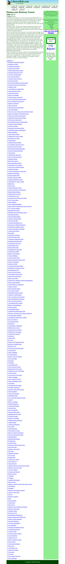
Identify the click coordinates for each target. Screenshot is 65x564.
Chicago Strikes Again (14, 412)
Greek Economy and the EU (15, 97)
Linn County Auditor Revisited (16, 167)
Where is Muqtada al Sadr (14, 381)
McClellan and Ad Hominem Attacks (17, 212)
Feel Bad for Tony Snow (14, 243)
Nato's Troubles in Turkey (14, 539)
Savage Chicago (12, 463)
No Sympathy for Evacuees (15, 274)
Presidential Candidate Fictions (16, 227)
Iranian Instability (12, 132)
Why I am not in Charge (14, 367)
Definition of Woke (13, 64)
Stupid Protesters (12, 437)
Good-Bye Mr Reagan (14, 424)
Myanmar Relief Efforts (14, 216)
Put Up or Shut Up (13, 319)
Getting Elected (12, 422)
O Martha (10, 478)
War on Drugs (11, 542)
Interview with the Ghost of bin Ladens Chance (20, 484)
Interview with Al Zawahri (15, 467)
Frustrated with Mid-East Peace (16, 527)
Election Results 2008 (13, 175)
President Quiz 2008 (13, 251)
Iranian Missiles (12, 202)
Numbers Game (12, 87)
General (28, 6)
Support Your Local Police (15, 330)
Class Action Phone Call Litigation (17, 190)
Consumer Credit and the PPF (15, 239)
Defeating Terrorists (13, 453)
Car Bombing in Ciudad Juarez (16, 89)
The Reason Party (12, 428)
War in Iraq (11, 546)
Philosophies (45, 6)
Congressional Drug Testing (15, 303)
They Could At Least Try (14, 379)
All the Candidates (13, 377)
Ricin (9, 498)
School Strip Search (13, 93)
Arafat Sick (11, 336)
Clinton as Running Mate (14, 218)
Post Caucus (11, 505)
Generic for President (13, 393)
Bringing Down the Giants (15, 369)
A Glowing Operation (13, 406)
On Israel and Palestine (14, 544)
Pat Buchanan (11, 441)
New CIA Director (13, 410)
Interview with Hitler (13, 418)
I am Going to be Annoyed (15, 375)
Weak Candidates (12, 352)
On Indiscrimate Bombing (14, 315)
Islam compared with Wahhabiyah (16, 517)
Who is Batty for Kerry (14, 430)
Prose (21, 8)
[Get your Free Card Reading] (50, 33)
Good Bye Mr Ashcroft (14, 334)
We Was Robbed (12, 391)
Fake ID (10, 400)
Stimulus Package (12, 159)
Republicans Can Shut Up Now (16, 268)
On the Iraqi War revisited (14, 533)
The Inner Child (12, 531)
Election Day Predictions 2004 (16, 342)
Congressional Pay (13, 365)
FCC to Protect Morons (14, 208)
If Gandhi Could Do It (14, 387)
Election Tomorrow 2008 (14, 177)
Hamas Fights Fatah (13, 247)
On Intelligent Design (13, 309)
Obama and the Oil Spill (14, 91)
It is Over (10, 340)
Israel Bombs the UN (13, 270)
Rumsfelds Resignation (14, 439)
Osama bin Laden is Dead (14, 146)
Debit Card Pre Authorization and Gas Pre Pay (20, 206)
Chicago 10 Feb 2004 (13, 492)
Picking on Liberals (13, 496)
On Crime (10, 554)
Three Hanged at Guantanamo (16, 284)
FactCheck (11, 451)
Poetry (54, 6)
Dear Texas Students (13, 95)
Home (14, 6)
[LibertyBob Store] (51, 59)
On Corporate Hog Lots (14, 556)
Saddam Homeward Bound (15, 420)
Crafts (21, 6)
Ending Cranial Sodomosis (15, 519)
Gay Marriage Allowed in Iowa (16, 144)
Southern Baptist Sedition (14, 142)
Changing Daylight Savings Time (16, 311)
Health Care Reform (13, 103)
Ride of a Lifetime (13, 402)
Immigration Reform (13, 214)
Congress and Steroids (14, 472)
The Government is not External (16, 297)
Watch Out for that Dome (14, 276)
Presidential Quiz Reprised (15, 249)
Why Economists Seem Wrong (16, 101)
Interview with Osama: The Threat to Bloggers (20, 313)
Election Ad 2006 (12, 264)
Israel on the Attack (13, 278)
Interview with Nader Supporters (16, 490)
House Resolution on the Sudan (16, 299)
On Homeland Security (14, 529)
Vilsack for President (13, 262)
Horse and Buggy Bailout (14, 163)
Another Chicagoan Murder (15, 124)
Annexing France (12, 511)
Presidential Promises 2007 (15, 241)
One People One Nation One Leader (17, 198)
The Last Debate (12, 358)
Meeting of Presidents (13, 173)
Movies (36, 6)
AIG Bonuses (11, 153)
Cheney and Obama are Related (16, 229)
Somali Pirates (12, 140)
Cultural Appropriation (14, 66)
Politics (14, 8)
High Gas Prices (12, 474)
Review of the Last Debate (15, 356)
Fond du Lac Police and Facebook (17, 116)
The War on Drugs (13, 126)
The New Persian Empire (14, 74)
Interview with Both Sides (14, 344)
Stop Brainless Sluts (13, 245)
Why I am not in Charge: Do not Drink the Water (20, 111)
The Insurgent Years (13, 321)
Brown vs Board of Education (15, 432)
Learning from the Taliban (14, 385)
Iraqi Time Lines (12, 447)
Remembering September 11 (15, 515)
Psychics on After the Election (15, 348)
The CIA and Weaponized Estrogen (17, 99)
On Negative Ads (12, 548)
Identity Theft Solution (14, 253)
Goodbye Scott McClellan (14, 295)
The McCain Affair (13, 220)
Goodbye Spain (12, 443)
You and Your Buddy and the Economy (18, 83)
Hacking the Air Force (14, 138)
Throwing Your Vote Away (15, 78)
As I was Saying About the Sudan (16, 397)
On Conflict (11, 426)
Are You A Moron (12, 470)
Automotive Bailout (13, 169)
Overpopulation (12, 525)
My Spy (10, 494)
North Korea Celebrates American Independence (20, 280)
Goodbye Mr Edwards (14, 480)
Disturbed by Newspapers (14, 332)
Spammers (11, 488)
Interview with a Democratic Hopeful (17, 507)
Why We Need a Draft (14, 237)
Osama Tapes (11, 502)
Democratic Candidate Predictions (16, 225)
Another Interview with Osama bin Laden (18, 465)
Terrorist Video (12, 408)
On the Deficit (12, 350)
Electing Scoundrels (13, 550)
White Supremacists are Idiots (15, 70)
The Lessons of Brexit (14, 76)
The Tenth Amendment (14, 523)
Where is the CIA (12, 537)
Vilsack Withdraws (13, 255)
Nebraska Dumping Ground (15, 179)
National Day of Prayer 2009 (15, 136)
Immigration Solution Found (15, 293)
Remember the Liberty (14, 210)
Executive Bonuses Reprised (15, 151)
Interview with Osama (14, 509)
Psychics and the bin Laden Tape (16, 445)
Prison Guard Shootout (14, 282)
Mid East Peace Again (14, 328)
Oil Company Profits (13, 290)
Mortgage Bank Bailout (14, 192)
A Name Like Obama (13, 231)
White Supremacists (13, 404)
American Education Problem (15, 266)
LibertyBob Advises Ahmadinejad (16, 130)
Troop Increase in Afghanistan (15, 107)
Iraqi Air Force (12, 482)
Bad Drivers (11, 323)
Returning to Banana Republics (16, 62)
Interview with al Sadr (14, 449)
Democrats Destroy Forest (14, 188)
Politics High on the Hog (14, 194)
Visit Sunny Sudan (13, 416)
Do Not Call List (12, 513)
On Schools (11, 383)
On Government (12, 558)
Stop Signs (11, 360)
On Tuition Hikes (12, 535)
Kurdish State (11, 457)
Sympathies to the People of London (17, 317)
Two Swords (11, 455)
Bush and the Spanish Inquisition (16, 148)
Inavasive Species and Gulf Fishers (17, 85)
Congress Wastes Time (14, 258)
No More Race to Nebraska (15, 165)
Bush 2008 (11, 233)
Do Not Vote (11, 185)
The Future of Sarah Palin (14, 120)
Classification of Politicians (15, 325)
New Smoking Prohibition (15, 204)
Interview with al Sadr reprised (16, 389)
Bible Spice (11, 183)
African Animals (12, 307)
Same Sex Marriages (13, 521)
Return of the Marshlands (14, 305)
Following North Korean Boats (16, 128)
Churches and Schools (14, 235)
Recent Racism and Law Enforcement (17, 122)
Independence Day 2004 (14, 414)
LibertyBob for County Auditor (16, 181)
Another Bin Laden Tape (14, 155)
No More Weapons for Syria (15, 72)
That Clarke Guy (12, 461)
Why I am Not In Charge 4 (15, 301)
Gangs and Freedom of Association (17, 171)
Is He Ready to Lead (13, 196)
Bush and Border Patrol (14, 288)
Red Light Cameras (13, 161)
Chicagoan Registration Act (15, 223)
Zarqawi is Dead (12, 286)
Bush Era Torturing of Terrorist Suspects (18, 113)
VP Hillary (11, 476)
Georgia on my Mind (13, 459)
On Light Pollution (13, 109)
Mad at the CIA (12, 346)
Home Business (12, 500)
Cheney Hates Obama (13, 134)
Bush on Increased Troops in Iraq (16, 260)
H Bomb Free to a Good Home (16, 371)
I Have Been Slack (13, 81)
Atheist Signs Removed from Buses (17, 118)
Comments (9, 60)
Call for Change (12, 373)
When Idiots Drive (13, 395)
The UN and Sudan (13, 200)
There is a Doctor (12, 105)
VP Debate (11, 362)
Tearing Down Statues (14, 68)
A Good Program (12, 354)
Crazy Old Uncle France (14, 272)
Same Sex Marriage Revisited (15, 435)
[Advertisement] (51, 87)
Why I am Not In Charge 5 (15, 157)
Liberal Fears (11, 338)
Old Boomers (11, 486)
